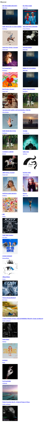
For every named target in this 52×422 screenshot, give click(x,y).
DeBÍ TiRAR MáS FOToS (9, 131)
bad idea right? (27, 172)
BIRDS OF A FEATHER (29, 68)
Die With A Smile (27, 5)
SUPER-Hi (4, 383)
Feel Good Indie (6, 381)
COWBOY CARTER (7, 151)
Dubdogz (4, 341)
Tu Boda (25, 131)
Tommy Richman (26, 28)
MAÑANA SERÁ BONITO (9, 193)
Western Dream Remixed (9, 297)
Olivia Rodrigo (5, 112)
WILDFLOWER (27, 47)
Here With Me (26, 110)
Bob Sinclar (4, 299)
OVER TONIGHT (7, 256)
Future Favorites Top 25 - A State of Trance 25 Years (16, 402)
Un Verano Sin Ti (6, 68)
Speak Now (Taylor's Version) (10, 47)
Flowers (25, 193)
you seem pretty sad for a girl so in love (12, 110)
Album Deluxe (6, 277)
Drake (3, 362)
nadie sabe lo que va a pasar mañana (11, 26)
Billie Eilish (4, 8)
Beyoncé (4, 153)
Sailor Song (26, 151)
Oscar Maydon (26, 133)
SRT (3, 214)
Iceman (3, 216)
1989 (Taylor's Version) (8, 172)
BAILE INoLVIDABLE (29, 89)
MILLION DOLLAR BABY (30, 26)
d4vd (24, 112)
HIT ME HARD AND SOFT (9, 5)
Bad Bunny (4, 28)
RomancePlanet (5, 258)
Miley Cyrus (25, 195)
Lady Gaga (25, 8)
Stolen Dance (5, 339)
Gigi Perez (25, 153)
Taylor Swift (5, 49)
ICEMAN (4, 360)
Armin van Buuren (6, 320)
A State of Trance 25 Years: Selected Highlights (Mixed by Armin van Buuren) (22, 318)
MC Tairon (4, 237)
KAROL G (4, 195)
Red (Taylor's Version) (8, 89)
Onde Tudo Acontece (7, 235)
